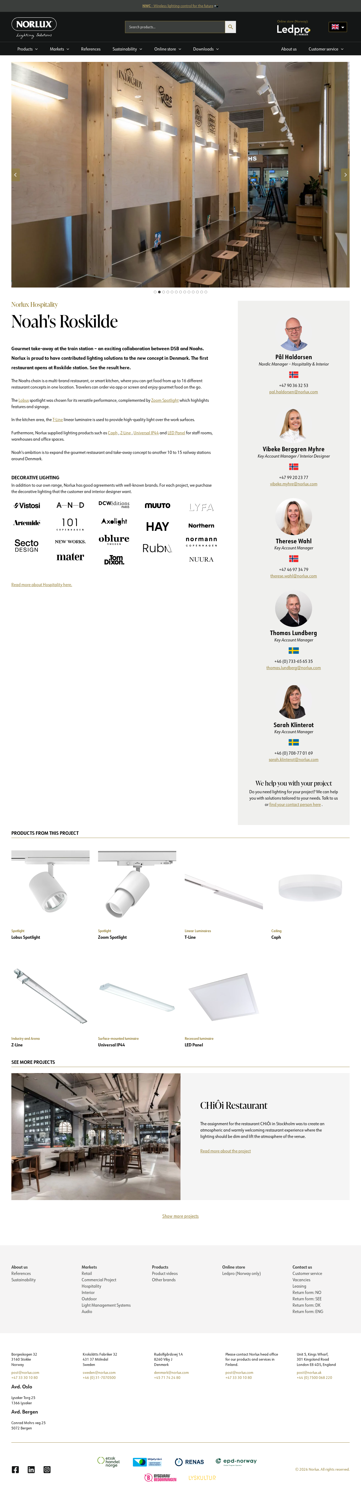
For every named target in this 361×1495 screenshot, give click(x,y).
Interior (88, 1292)
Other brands (163, 1279)
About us (19, 1267)
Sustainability (23, 1279)
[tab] (155, 292)
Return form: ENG (308, 1311)
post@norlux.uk (309, 1372)
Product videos (165, 1273)
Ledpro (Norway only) (241, 1273)
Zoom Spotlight (165, 400)
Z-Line (125, 432)
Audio (87, 1311)
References (21, 1273)
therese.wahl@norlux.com (293, 575)
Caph (113, 432)
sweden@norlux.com (99, 1372)
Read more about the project (227, 1152)
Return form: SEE (307, 1298)
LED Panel (176, 432)
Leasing (299, 1286)
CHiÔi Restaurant (233, 1105)
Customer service (307, 1273)
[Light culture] (203, 1477)
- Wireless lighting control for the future (177, 5)
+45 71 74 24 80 (167, 1377)
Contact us (302, 1267)
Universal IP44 (146, 432)
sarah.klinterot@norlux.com (293, 759)
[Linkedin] (31, 1470)
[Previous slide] (15, 174)
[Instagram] (47, 1470)
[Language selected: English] (338, 27)
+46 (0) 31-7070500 (99, 1377)
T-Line (58, 419)
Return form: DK (307, 1305)
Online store (233, 1267)
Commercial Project (99, 1279)
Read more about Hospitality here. (41, 584)
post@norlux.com (25, 1372)
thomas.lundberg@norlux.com (293, 667)
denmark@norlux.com (171, 1372)
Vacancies (301, 1279)
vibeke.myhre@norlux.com (293, 483)
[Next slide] (345, 174)
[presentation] (96, 1136)
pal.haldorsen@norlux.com (293, 391)
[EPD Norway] (236, 1461)
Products (160, 1267)
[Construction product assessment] (161, 1477)
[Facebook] (15, 1470)
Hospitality (91, 1286)
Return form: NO (307, 1292)
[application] (35, 49)
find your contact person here (295, 804)
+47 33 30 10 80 (24, 1377)
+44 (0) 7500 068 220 (314, 1377)
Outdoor (89, 1298)
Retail (87, 1273)
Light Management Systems (106, 1305)
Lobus (23, 400)
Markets (89, 1267)
